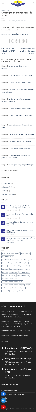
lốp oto (4, 266)
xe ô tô (28, 288)
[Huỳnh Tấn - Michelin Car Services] (18, 3)
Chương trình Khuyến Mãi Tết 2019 (14, 34)
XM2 (3, 291)
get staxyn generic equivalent (20, 141)
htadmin (24, 21)
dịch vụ (4, 263)
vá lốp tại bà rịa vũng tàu (9, 288)
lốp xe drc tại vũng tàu (16, 269)
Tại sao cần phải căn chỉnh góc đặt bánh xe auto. (27, 51)
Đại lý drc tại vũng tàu (17, 291)
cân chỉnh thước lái (7, 256)
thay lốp (4, 275)
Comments (10, 226)
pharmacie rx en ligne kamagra (20, 75)
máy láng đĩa (13, 272)
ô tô (8, 291)
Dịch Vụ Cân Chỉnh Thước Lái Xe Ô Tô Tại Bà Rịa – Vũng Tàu (20, 239)
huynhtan (25, 263)
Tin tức (4, 191)
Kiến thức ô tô (6, 187)
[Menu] (2, 3)
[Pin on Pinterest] (23, 41)
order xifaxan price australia (19, 148)
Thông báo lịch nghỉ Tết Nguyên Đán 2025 (20, 215)
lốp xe (10, 266)
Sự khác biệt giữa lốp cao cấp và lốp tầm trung (19, 223)
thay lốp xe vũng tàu (23, 275)
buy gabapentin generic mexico (20, 108)
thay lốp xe (12, 275)
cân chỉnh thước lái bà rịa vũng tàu (12, 259)
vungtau (28, 284)
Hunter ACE (17, 263)
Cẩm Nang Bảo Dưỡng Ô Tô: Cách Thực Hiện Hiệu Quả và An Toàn (18, 207)
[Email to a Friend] (19, 41)
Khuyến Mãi (5, 10)
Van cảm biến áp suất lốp (9, 278)
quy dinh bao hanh (24, 272)
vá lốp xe (21, 288)
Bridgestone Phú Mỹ (13, 253)
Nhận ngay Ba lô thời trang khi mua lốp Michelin (19, 231)
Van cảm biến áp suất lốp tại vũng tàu (13, 284)
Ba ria (3, 253)
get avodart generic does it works (21, 134)
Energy (10, 263)
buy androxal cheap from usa (20, 82)
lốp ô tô (27, 269)
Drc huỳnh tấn (28, 259)
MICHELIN (5, 272)
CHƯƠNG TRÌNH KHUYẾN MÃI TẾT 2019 (8, 51)
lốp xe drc (5, 269)
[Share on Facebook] (12, 41)
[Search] (34, 3)
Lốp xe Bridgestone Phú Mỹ (22, 266)
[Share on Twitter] (16, 41)
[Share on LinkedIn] (26, 41)
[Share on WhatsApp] (9, 41)
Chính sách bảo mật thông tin (12, 394)
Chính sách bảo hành (9, 391)
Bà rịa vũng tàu (25, 253)
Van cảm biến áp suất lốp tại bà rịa (12, 281)
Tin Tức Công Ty (7, 195)
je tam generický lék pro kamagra (21, 165)
